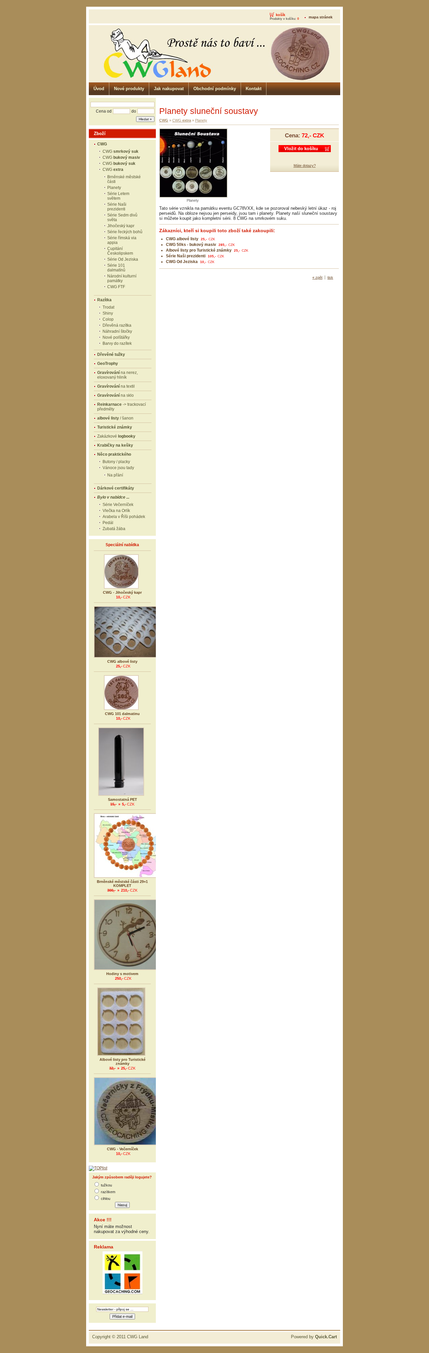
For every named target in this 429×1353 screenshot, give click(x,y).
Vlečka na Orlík (116, 510)
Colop (108, 319)
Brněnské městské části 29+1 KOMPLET (122, 884)
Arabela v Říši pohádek (124, 516)
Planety (114, 187)
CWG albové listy (122, 661)
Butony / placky (116, 461)
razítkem (108, 1192)
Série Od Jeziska (122, 259)
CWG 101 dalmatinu (122, 714)
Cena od (104, 111)
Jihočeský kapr (120, 225)
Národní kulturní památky (121, 278)
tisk (330, 277)
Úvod (99, 88)
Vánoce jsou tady (118, 467)
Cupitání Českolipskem (120, 251)
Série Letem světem (118, 196)
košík (280, 15)
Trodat (108, 307)
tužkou (106, 1185)
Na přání (115, 475)
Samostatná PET (122, 799)
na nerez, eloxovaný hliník (117, 375)
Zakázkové (116, 436)
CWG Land (137, 1336)
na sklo (115, 395)
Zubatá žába (114, 528)
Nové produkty (129, 88)
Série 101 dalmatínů (116, 267)
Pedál (108, 522)
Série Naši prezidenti (116, 206)
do (133, 111)
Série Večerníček (118, 504)
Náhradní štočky (117, 331)
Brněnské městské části (124, 179)
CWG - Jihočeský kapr (122, 592)
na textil (116, 386)
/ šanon (115, 418)
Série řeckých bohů (124, 232)
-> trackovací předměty (121, 406)
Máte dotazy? (305, 166)
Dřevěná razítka (117, 325)
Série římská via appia (121, 240)
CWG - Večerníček (122, 1149)
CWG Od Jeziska (182, 261)
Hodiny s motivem (122, 974)
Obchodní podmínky (214, 88)
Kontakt (253, 88)
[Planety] (193, 196)
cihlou (105, 1199)
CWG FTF (116, 286)
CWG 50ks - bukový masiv (191, 244)
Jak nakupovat (169, 88)
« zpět (317, 277)
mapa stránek (320, 17)
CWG (120, 151)
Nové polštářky (116, 337)
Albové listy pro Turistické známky (122, 1061)
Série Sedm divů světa (122, 217)
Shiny (108, 313)
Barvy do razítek (117, 343)
